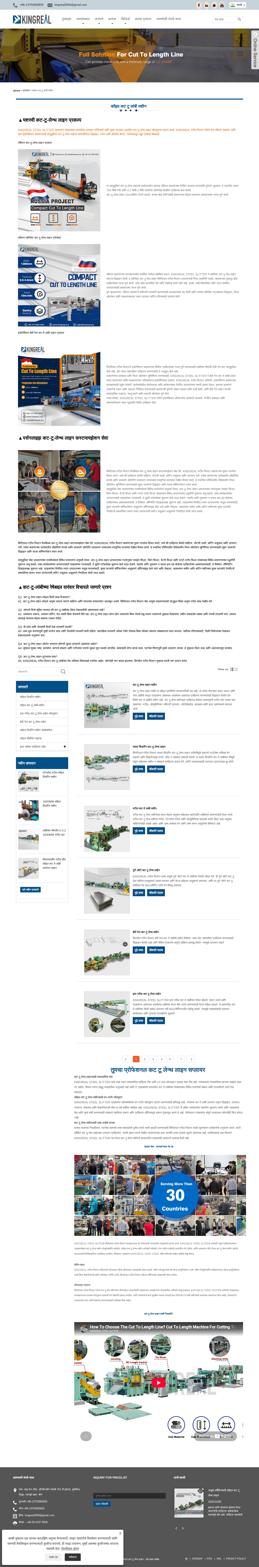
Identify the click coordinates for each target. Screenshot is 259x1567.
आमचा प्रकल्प (143, 19)
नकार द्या (53, 1557)
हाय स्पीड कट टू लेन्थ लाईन (147, 993)
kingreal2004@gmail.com (70, 4)
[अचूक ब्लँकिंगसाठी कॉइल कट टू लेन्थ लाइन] (189, 1502)
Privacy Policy (236, 1558)
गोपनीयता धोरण (70, 1548)
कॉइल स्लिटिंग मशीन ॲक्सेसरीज (36, 730)
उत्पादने (99, 19)
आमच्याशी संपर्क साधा (168, 19)
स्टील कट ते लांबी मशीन (145, 808)
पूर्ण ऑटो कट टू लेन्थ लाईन (146, 870)
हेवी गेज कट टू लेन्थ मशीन (146, 932)
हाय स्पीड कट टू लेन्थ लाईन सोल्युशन (39, 713)
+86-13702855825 (37, 1501)
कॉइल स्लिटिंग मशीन (30, 696)
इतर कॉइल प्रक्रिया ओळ (33, 746)
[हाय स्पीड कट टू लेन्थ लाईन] (107, 1014)
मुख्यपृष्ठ (66, 19)
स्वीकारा (73, 1557)
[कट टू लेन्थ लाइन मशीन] (107, 705)
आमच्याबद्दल (83, 19)
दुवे (186, 1558)
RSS (209, 1558)
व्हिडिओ (125, 19)
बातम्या (112, 19)
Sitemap (197, 1558)
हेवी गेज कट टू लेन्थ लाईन (33, 721)
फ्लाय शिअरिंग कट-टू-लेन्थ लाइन (149, 746)
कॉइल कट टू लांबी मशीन (42, 90)
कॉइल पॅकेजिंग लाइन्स (30, 738)
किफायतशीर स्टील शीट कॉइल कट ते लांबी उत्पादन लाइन (54, 864)
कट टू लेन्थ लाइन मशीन (145, 684)
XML (219, 1558)
